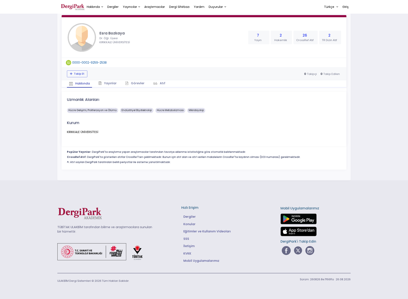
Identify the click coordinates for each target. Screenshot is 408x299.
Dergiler (113, 7)
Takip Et (78, 74)
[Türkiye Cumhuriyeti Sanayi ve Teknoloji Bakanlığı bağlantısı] (102, 251)
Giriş (345, 7)
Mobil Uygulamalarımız (201, 261)
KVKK (187, 253)
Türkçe (329, 7)
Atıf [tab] (162, 83)
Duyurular (216, 7)
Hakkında (93, 7)
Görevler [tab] (137, 83)
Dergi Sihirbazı (179, 7)
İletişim (189, 246)
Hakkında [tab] (82, 83)
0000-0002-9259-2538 (89, 62)
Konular (189, 224)
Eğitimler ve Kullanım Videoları (207, 231)
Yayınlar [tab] (110, 83)
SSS (186, 239)
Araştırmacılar (154, 7)
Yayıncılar (130, 7)
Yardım (199, 7)
